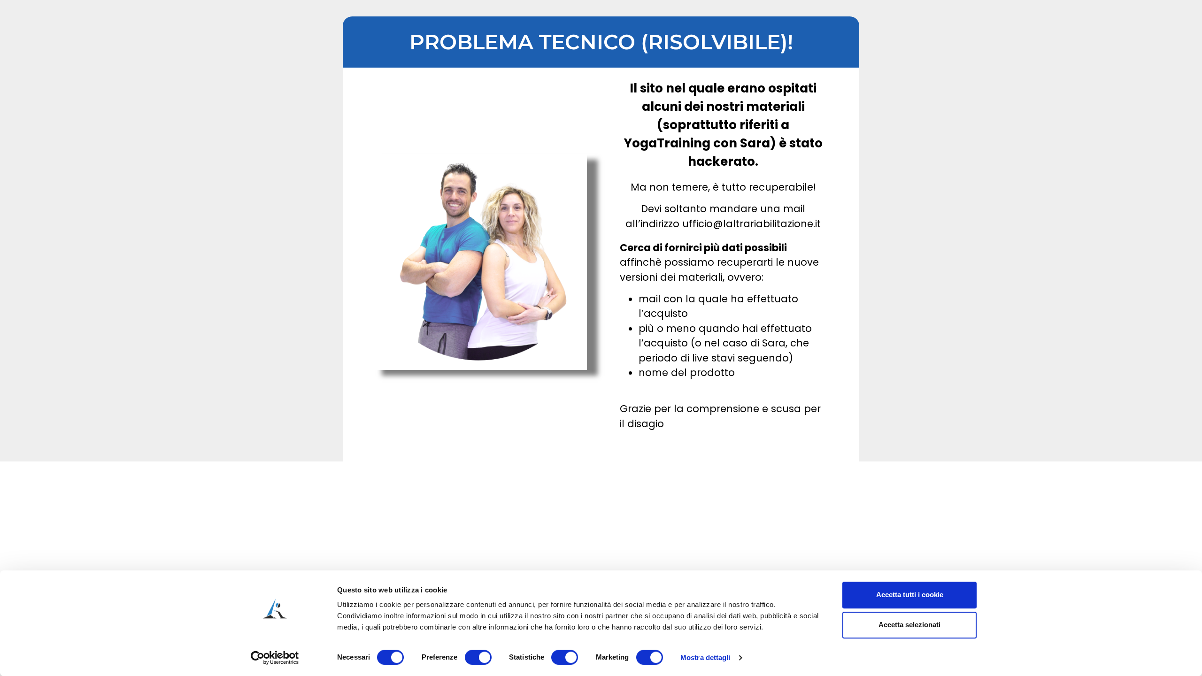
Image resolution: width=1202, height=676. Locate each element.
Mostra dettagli (705, 657)
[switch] (478, 657)
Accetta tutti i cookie (909, 595)
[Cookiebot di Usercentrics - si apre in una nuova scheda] (275, 658)
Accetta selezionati (909, 625)
